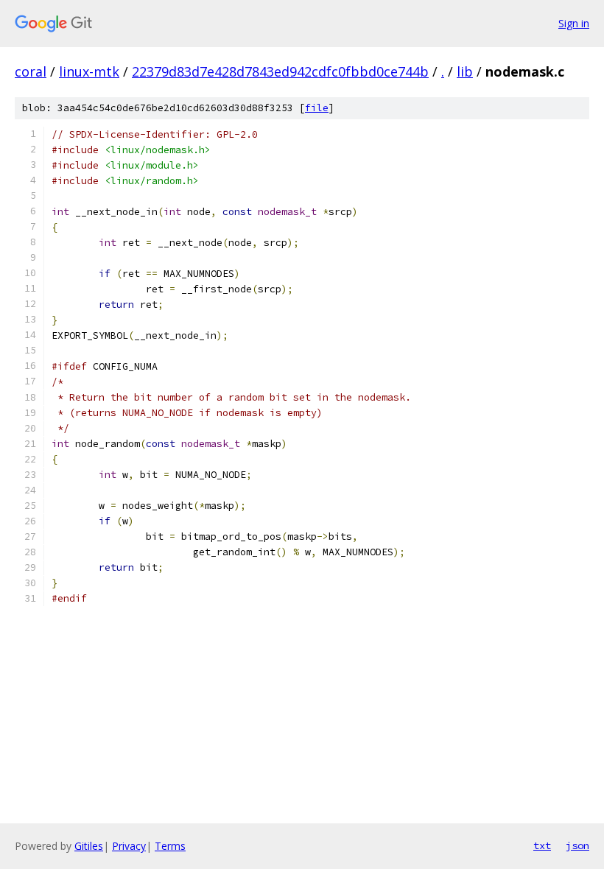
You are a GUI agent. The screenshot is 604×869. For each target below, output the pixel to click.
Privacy (129, 846)
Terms (170, 846)
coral (30, 71)
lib (465, 71)
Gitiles (88, 846)
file (317, 108)
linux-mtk (89, 71)
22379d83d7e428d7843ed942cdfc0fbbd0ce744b (280, 71)
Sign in (573, 23)
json (577, 845)
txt (542, 845)
